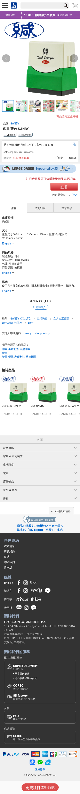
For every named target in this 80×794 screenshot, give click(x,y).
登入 (75, 194)
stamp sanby (42, 333)
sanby (28, 333)
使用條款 (40, 769)
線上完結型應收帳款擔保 (26, 737)
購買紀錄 (9, 551)
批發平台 (25, 667)
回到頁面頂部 (63, 511)
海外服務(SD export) (26, 678)
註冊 (64, 186)
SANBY (14, 123)
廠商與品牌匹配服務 (24, 697)
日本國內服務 (22, 673)
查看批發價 (40, 787)
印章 (30, 323)
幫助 (6, 556)
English (11, 134)
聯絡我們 (9, 562)
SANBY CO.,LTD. (40, 301)
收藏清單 (9, 546)
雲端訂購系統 (20, 687)
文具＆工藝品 (61, 318)
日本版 (8, 567)
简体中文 (26, 134)
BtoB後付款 (19, 717)
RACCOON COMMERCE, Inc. (25, 621)
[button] (6, 58)
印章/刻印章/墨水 (12, 323)
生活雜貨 (42, 318)
